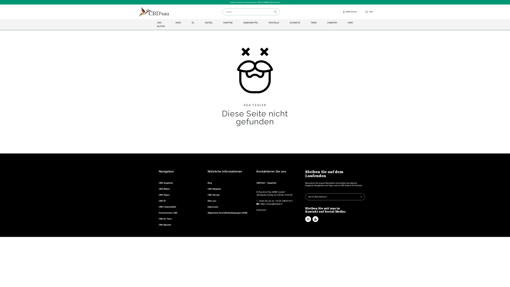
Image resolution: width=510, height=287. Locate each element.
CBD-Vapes (164, 195)
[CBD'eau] (154, 12)
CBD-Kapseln (165, 225)
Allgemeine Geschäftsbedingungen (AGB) (227, 213)
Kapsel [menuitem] (209, 23)
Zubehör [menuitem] (332, 23)
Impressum (213, 207)
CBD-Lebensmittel (167, 207)
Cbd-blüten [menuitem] (161, 24)
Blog (210, 183)
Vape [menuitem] (350, 23)
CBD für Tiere (165, 219)
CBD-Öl (162, 201)
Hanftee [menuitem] (228, 23)
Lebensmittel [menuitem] (250, 23)
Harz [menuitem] (178, 23)
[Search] (275, 12)
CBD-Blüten (164, 189)
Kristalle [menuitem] (274, 23)
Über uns (212, 201)
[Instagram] (308, 219)
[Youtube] (315, 219)
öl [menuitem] (193, 23)
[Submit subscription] (361, 196)
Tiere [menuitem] (314, 23)
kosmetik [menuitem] (295, 23)
